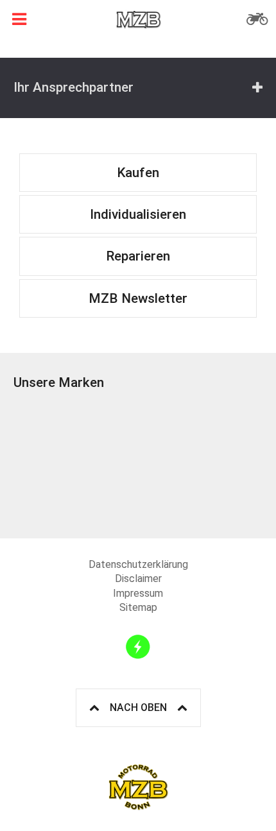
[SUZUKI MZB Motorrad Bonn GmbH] (75, 463)
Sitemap (138, 607)
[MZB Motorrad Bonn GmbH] (138, 19)
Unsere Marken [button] (58, 382)
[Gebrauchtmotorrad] (256, 19)
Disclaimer (138, 578)
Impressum (138, 593)
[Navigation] (19, 19)
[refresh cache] (138, 647)
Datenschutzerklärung (138, 564)
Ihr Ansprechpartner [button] (73, 87)
